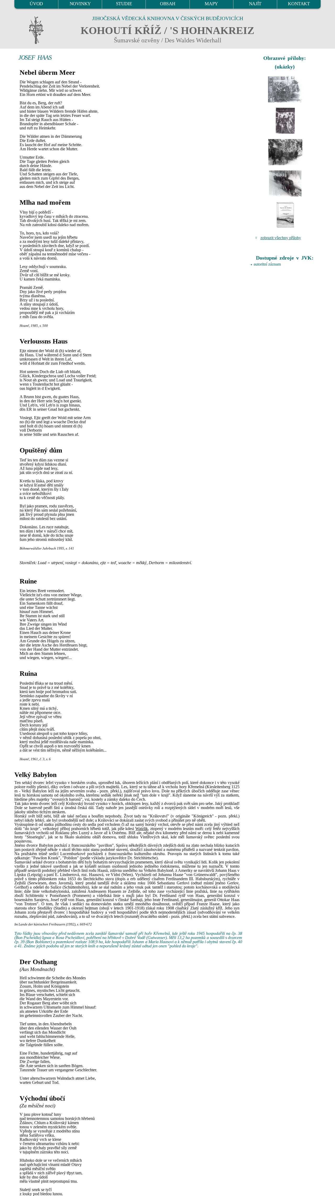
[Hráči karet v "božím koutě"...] (285, 89)
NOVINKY (80, 3)
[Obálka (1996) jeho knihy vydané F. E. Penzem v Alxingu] (285, 215)
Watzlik (141, 828)
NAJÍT (255, 3)
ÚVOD (36, 3)
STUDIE (124, 3)
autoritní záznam (267, 264)
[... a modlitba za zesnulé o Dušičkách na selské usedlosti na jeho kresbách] (285, 121)
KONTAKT (299, 3)
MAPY (211, 3)
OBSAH (167, 3)
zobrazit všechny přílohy (280, 238)
